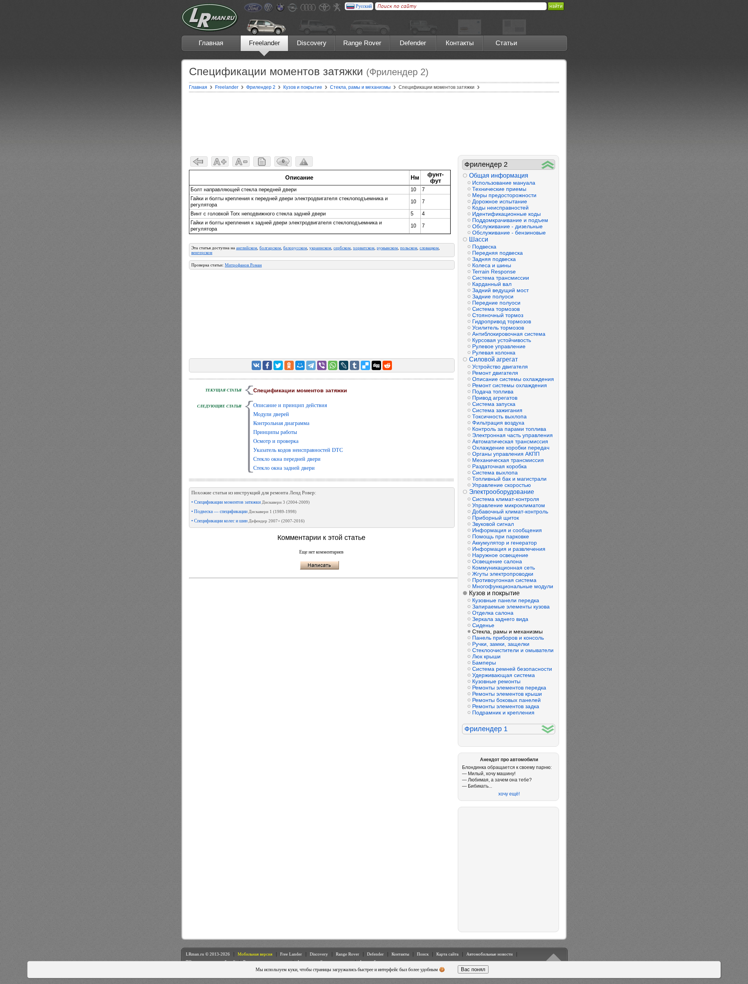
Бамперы (484, 663)
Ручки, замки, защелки (500, 644)
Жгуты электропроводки (502, 574)
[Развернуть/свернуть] (548, 164)
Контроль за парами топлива (509, 429)
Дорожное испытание (499, 201)
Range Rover (362, 43)
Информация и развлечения (508, 549)
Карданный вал (492, 284)
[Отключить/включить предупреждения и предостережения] (304, 161)
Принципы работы (275, 432)
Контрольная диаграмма (281, 423)
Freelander (264, 43)
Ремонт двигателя (495, 373)
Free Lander (291, 954)
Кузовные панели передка (505, 600)
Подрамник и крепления (503, 712)
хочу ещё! (509, 794)
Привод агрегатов (494, 398)
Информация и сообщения (507, 530)
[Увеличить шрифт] (220, 161)
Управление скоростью (501, 485)
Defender (413, 43)
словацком (429, 247)
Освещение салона (497, 561)
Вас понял (473, 969)
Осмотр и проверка (275, 441)
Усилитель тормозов (498, 327)
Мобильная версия (255, 954)
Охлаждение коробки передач (510, 447)
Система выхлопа (495, 472)
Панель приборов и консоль (508, 638)
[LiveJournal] (343, 365)
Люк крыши (486, 656)
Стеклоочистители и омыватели (513, 650)
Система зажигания (497, 410)
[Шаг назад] (199, 161)
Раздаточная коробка (499, 466)
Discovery (311, 43)
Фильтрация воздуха (498, 423)
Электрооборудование (501, 491)
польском (408, 247)
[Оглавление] (262, 161)
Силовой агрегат (493, 359)
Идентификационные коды (506, 214)
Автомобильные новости (489, 954)
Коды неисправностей (500, 208)
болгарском (270, 247)
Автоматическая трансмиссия (510, 441)
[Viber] (321, 365)
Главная (211, 43)
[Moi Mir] (300, 365)
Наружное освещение (500, 555)
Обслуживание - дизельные (507, 226)
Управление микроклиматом (508, 505)
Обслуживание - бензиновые (509, 232)
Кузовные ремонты (496, 681)
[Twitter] (278, 365)
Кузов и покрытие (494, 593)
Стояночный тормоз (497, 315)
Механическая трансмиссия (508, 460)
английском (246, 247)
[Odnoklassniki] (289, 365)
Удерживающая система (503, 675)
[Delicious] (365, 365)
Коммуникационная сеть (503, 567)
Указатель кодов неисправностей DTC (298, 450)
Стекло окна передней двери (287, 459)
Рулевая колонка (493, 352)
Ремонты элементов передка (509, 687)
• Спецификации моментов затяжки (250, 502)
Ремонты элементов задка (505, 706)
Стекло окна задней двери (284, 468)
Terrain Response (494, 271)
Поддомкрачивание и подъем (510, 220)
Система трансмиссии (500, 278)
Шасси (478, 239)
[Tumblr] (354, 365)
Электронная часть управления (512, 435)
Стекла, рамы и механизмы (507, 631)
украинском (320, 247)
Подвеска (484, 246)
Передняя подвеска (497, 253)
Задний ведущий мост (500, 290)
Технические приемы (499, 189)
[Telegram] (311, 365)
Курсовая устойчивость (501, 340)
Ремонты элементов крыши (507, 694)
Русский (364, 6)
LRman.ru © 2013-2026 (208, 954)
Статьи (506, 43)
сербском (342, 247)
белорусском (295, 247)
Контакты (460, 43)
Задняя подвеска (494, 259)
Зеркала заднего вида (500, 619)
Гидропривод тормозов (501, 321)
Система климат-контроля (505, 499)
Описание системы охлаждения (513, 379)
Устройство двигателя (500, 366)
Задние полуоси (492, 296)
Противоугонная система (504, 580)
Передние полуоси (496, 303)
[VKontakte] (256, 365)
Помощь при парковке (500, 536)
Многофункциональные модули (512, 586)
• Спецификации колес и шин (248, 521)
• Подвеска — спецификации (243, 511)
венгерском (201, 252)
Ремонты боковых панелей (506, 700)
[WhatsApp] (332, 365)
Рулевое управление (499, 346)
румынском (387, 247)
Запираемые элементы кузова (511, 606)
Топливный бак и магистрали (509, 479)
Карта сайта (447, 954)
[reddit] (387, 365)
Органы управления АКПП (506, 454)
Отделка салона (492, 613)
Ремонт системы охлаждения (509, 385)
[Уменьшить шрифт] (241, 161)
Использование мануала (503, 183)
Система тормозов (496, 309)
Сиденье (483, 625)
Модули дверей (271, 414)
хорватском (363, 247)
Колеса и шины (491, 265)
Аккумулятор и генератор (504, 543)
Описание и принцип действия (290, 405)
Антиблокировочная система (508, 334)
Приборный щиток (495, 518)
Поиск (423, 954)
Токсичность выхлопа (499, 416)
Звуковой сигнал (493, 524)
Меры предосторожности (504, 195)
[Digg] (376, 365)
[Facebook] (267, 365)
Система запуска (493, 404)
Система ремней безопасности (512, 669)
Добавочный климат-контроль (510, 511)
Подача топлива (492, 391)
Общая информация (498, 175)
